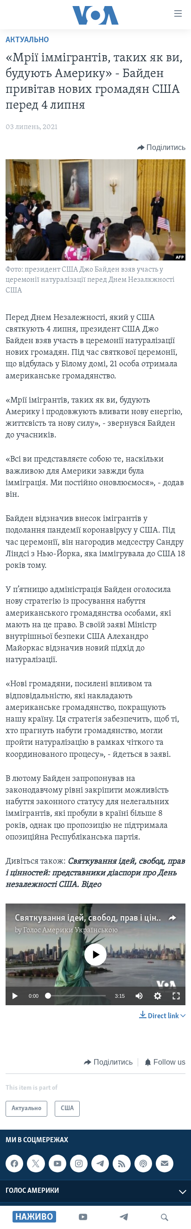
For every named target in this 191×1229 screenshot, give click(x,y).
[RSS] (121, 1163)
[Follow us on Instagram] (79, 1163)
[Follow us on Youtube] (57, 1163)
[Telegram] (123, 1217)
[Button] (161, 148)
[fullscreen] (176, 996)
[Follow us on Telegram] (100, 1163)
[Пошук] (164, 1217)
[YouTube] (83, 1217)
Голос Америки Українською (70, 930)
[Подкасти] (143, 1163)
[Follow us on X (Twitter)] (36, 1163)
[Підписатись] (164, 1163)
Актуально (27, 40)
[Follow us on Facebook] (14, 1163)
